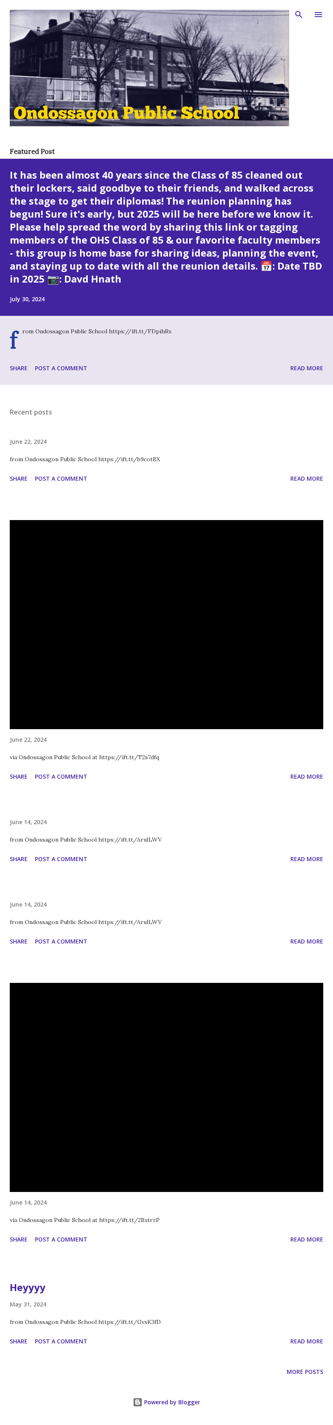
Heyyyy (27, 1287)
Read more (306, 368)
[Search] (299, 14)
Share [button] (19, 368)
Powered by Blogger (171, 1402)
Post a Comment (61, 368)
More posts (305, 1371)
